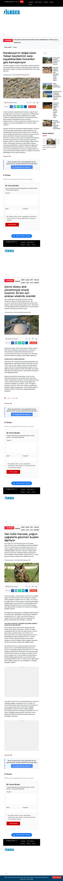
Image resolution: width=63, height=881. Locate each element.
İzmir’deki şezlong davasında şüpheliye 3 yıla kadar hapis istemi (29, 281)
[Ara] (56, 53)
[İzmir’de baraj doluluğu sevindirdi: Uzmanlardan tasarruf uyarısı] (47, 94)
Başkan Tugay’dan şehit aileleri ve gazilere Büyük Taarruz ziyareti (24, 281)
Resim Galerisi (38, 2)
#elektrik (15, 398)
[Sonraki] (58, 41)
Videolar (46, 2)
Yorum (7, 193)
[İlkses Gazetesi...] (11, 11)
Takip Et (33, 106)
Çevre (15, 47)
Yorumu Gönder (12, 224)
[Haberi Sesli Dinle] (27, 102)
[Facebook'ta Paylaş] (11, 106)
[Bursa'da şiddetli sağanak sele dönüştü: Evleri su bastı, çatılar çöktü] (47, 70)
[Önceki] (56, 41)
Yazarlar (52, 2)
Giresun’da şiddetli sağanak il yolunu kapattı (56, 61)
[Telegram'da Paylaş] (21, 106)
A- (31, 102)
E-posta (26, 208)
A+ (34, 102)
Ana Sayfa (8, 47)
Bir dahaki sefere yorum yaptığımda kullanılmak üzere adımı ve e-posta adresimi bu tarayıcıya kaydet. (21, 218)
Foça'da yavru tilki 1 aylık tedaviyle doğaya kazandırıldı (56, 124)
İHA (28, 74)
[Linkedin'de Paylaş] (25, 106)
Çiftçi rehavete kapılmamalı (56, 85)
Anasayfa (31, 2)
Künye (30, 4)
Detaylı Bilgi (30, 879)
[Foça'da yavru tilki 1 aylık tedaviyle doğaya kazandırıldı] (47, 123)
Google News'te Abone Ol (22, 167)
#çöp (9, 398)
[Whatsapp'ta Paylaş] (18, 106)
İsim (7, 208)
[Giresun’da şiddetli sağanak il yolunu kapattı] (47, 60)
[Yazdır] (37, 102)
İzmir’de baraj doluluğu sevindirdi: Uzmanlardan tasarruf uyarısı (57, 95)
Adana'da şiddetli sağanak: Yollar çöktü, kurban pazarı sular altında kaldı (56, 110)
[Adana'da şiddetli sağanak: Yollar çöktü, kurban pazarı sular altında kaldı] (47, 105)
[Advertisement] (43, 20)
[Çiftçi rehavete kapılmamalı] (47, 86)
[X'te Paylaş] (14, 106)
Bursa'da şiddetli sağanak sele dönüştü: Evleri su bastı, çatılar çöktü (56, 74)
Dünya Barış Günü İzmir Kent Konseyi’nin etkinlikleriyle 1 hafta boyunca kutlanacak (38, 281)
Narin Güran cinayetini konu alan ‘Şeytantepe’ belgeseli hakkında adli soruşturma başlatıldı (35, 41)
